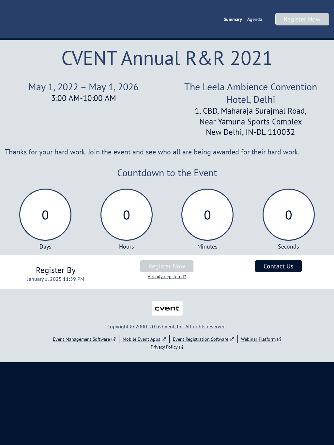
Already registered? (167, 277)
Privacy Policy (164, 347)
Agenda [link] (254, 19)
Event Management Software (81, 339)
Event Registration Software (200, 339)
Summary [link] (233, 19)
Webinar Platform (258, 339)
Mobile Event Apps (141, 339)
